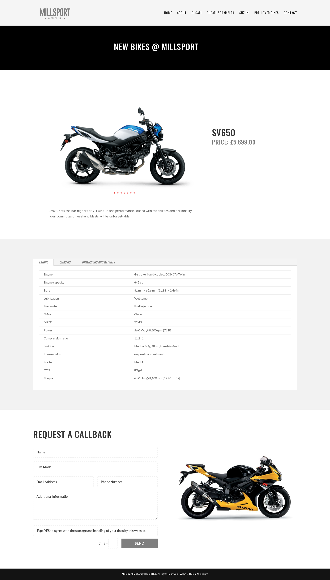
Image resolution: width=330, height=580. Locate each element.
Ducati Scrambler (220, 13)
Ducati (197, 13)
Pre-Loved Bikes (266, 13)
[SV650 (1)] (124, 201)
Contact (290, 13)
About (182, 13)
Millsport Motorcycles (135, 574)
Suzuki (244, 13)
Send (139, 543)
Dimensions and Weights (98, 262)
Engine (43, 262)
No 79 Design (200, 574)
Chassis (64, 262)
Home (168, 13)
